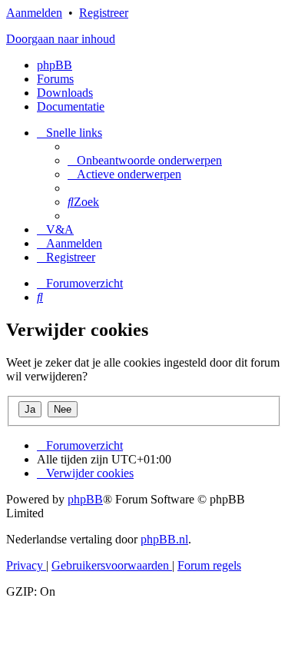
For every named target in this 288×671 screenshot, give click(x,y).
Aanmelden (34, 12)
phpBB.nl (164, 539)
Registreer (103, 12)
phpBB (54, 64)
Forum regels (209, 565)
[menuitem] (145, 160)
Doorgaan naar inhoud (60, 38)
